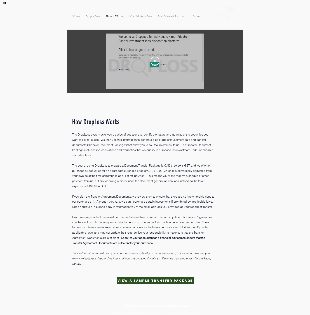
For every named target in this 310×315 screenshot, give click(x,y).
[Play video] (155, 61)
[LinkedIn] (4, 2)
